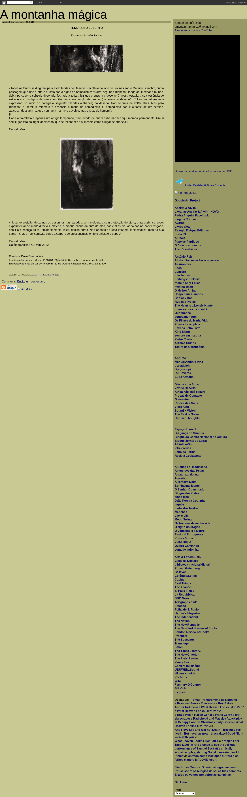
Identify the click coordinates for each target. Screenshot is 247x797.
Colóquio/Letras (186, 575)
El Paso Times (184, 590)
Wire (178, 681)
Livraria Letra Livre (187, 328)
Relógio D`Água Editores (192, 230)
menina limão (184, 286)
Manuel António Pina (189, 361)
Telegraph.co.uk (186, 602)
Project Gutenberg (187, 568)
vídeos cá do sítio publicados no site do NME (203, 171)
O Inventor (182, 399)
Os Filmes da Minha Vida (191, 320)
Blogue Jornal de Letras (191, 440)
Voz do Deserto (185, 388)
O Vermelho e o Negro (190, 530)
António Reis (184, 256)
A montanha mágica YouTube (193, 30)
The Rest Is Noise (187, 414)
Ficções (180, 692)
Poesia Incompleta (187, 324)
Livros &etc (182, 226)
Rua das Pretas (185, 301)
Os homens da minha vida (192, 523)
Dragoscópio (184, 369)
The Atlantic (183, 587)
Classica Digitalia (186, 560)
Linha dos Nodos (186, 508)
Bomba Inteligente (187, 485)
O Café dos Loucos (188, 245)
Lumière (180, 271)
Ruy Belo (224, 703)
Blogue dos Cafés (187, 493)
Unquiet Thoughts (187, 418)
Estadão (180, 605)
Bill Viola (181, 688)
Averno (180, 222)
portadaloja (182, 365)
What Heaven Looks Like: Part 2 (199, 711)
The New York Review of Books (196, 628)
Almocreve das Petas (189, 470)
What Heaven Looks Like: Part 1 (223, 707)
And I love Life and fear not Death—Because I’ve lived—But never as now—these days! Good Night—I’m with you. (209, 733)
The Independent (186, 617)
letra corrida (183, 448)
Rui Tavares (183, 373)
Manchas (181, 512)
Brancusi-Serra (187, 703)
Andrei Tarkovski (186, 707)
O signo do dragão (187, 527)
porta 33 (180, 234)
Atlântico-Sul (183, 444)
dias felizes (182, 275)
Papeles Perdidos (187, 241)
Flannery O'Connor (188, 684)
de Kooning (229, 699)
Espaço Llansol (185, 429)
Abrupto (180, 358)
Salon (179, 647)
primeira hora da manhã (191, 309)
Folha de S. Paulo (187, 609)
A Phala (180, 238)
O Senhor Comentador (190, 489)
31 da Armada (184, 376)
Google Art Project (187, 200)
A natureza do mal (187, 474)
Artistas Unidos (185, 343)
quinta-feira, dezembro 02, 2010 (45, 275)
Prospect (181, 635)
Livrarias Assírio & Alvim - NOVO (197, 211)
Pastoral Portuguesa (189, 534)
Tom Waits (208, 703)
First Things (183, 583)
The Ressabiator (186, 249)
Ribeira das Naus (186, 403)
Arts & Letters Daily (188, 557)
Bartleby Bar (183, 297)
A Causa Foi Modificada (191, 466)
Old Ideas (181, 782)
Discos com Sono (187, 384)
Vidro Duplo (183, 542)
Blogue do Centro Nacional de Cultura (201, 436)
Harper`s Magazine (187, 613)
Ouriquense (183, 312)
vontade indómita (187, 549)
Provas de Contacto (188, 395)
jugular (179, 504)
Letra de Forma (185, 451)
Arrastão (181, 478)
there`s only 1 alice (187, 283)
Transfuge (182, 643)
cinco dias (182, 496)
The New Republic (187, 624)
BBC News (182, 598)
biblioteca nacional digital (192, 564)
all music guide (185, 673)
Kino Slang (182, 331)
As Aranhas (183, 264)
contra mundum (186, 316)
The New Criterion (187, 654)
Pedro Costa (183, 339)
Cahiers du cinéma (187, 665)
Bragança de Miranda (189, 433)
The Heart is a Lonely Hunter (194, 305)
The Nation (182, 620)
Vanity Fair (182, 662)
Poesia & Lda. (184, 538)
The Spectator (184, 639)
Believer (180, 572)
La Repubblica (185, 594)
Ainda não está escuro (190, 391)
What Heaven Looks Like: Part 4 (196, 740)
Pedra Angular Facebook (192, 215)
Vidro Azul (182, 406)
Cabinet (180, 579)
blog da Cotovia (185, 219)
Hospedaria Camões (189, 294)
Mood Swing (183, 519)
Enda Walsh (185, 714)
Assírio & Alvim (185, 207)
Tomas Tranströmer (204, 699)
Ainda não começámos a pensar (197, 260)
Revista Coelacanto (188, 455)
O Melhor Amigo (186, 290)
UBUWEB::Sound (187, 669)
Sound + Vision (185, 410)
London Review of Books (192, 632)
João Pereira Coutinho (190, 500)
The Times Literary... (188, 650)
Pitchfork (181, 677)
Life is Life (182, 515)
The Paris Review (186, 658)
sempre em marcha (188, 335)
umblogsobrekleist (187, 279)
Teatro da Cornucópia (190, 346)
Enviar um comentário (31, 281)
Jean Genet (204, 714)
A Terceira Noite (185, 481)
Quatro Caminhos (187, 545)
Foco (178, 268)
